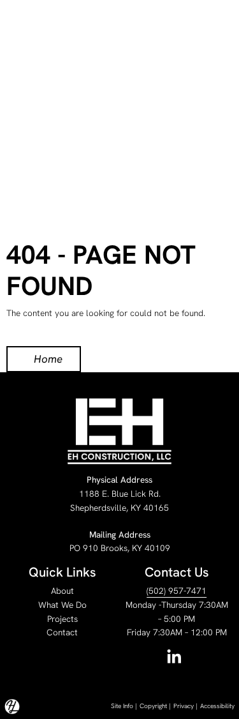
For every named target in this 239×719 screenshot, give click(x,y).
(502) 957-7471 (176, 590)
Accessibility (217, 706)
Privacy (183, 706)
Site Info (122, 706)
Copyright (153, 706)
